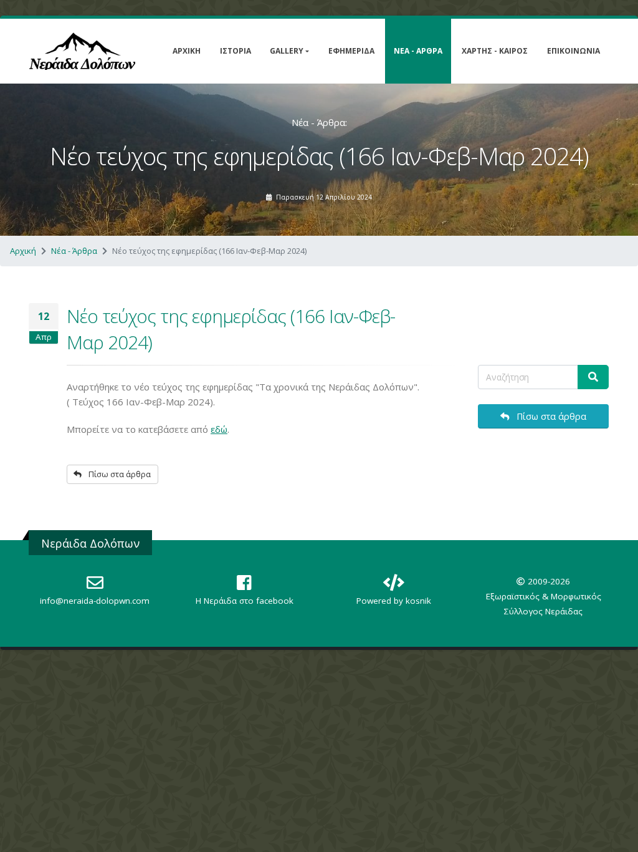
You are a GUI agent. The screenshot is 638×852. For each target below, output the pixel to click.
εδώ (219, 429)
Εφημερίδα (351, 51)
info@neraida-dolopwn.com (95, 600)
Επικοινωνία (573, 51)
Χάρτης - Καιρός (495, 51)
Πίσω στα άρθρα (119, 474)
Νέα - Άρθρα (418, 51)
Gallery (286, 51)
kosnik (418, 600)
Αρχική (187, 51)
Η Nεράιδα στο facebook (244, 600)
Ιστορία (235, 51)
